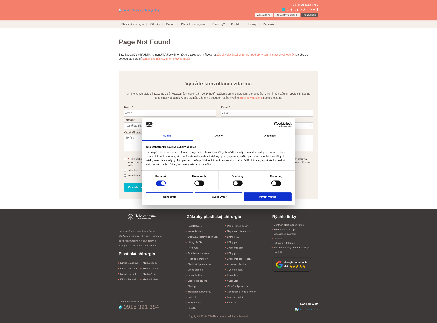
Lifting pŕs (232, 253)
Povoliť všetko (267, 196)
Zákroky (155, 24)
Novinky (252, 24)
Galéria (278, 238)
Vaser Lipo (232, 280)
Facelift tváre (195, 225)
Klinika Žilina (149, 274)
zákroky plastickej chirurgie (232, 54)
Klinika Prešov (150, 279)
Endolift (192, 297)
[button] (291, 265)
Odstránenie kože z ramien (241, 291)
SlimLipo (192, 286)
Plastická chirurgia (132, 24)
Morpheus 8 (194, 302)
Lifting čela (233, 236)
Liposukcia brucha (197, 280)
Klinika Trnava (150, 268)
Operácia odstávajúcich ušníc (204, 236)
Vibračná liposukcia (237, 286)
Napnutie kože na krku (239, 231)
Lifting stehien (195, 269)
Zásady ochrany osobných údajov (292, 247)
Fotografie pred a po (285, 229)
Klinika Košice (150, 262)
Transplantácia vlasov (199, 291)
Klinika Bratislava (129, 262)
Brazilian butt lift (235, 297)
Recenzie (268, 24)
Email (225, 107)
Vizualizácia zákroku (285, 233)
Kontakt (235, 24)
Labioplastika (195, 275)
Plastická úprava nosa (200, 264)
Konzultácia (310, 14)
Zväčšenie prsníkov (198, 253)
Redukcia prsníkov (198, 258)
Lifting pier (232, 242)
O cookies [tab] (270, 135)
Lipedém (192, 308)
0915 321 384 (301, 9)
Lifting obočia (195, 242)
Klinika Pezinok (128, 274)
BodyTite (231, 302)
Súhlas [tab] (167, 135)
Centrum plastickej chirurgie (289, 224)
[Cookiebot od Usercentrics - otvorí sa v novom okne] (277, 124)
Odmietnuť (169, 196)
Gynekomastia (235, 269)
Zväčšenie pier (235, 247)
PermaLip (193, 247)
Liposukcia (232, 275)
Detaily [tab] (218, 135)
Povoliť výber (218, 196)
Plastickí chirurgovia (193, 24)
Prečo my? (218, 24)
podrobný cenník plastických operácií (273, 54)
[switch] (199, 183)
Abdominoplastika (236, 264)
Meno (128, 107)
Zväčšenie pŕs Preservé (240, 258)
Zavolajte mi (263, 14)
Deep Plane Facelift (237, 225)
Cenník (170, 24)
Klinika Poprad (128, 279)
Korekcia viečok (196, 231)
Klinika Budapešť (129, 268)
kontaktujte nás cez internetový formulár (166, 58)
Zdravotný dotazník (287, 14)
